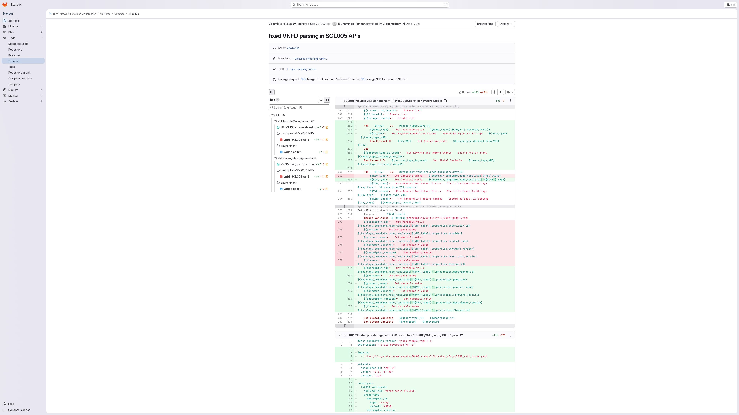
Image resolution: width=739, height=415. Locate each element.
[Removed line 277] (339, 253)
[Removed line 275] (339, 237)
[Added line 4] (348, 352)
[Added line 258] (348, 168)
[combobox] (510, 92)
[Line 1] (339, 341)
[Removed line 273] (339, 222)
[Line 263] (348, 199)
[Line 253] (339, 191)
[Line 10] (348, 376)
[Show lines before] (344, 107)
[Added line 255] (348, 149)
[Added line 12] (348, 383)
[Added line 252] (348, 130)
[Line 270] (339, 210)
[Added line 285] (348, 291)
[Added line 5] (348, 356)
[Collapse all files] (501, 92)
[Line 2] (339, 345)
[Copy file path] (445, 101)
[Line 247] (339, 111)
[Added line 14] (348, 391)
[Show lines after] (344, 326)
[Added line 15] (348, 395)
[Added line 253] (348, 134)
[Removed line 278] (339, 260)
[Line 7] (348, 364)
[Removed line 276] (339, 245)
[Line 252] (339, 184)
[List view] (321, 100)
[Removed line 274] (339, 230)
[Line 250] (339, 172)
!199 (303, 79)
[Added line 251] (348, 126)
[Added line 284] (348, 284)
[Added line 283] (348, 276)
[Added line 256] (348, 153)
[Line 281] (348, 218)
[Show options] (510, 101)
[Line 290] (348, 322)
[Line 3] (339, 364)
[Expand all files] (494, 92)
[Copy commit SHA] (294, 24)
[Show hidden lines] (344, 207)
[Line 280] (348, 214)
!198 (363, 79)
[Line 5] (339, 372)
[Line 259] (348, 172)
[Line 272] (339, 218)
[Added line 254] (348, 141)
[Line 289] (348, 318)
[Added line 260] (348, 180)
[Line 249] (339, 118)
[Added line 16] (348, 399)
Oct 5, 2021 (413, 23)
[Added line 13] (348, 387)
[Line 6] (339, 376)
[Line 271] (339, 214)
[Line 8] (348, 368)
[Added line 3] (348, 349)
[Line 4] (339, 368)
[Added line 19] (348, 410)
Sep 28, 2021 (318, 23)
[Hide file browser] (272, 92)
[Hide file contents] (339, 101)
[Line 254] (339, 199)
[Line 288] (348, 314)
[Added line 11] (348, 379)
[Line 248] (339, 114)
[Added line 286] (348, 299)
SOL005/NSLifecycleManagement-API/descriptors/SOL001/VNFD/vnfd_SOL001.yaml (401, 335)
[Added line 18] (348, 406)
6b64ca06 (293, 48)
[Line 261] (348, 184)
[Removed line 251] (339, 176)
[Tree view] (327, 100)
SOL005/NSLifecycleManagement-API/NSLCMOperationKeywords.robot (393, 100)
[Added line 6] (348, 360)
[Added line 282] (348, 268)
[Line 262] (348, 191)
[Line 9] (348, 372)
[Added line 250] (348, 122)
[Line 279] (348, 210)
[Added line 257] (348, 161)
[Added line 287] (348, 307)
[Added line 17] (348, 402)
